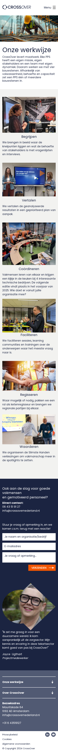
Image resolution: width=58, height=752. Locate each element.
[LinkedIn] (47, 734)
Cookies (7, 739)
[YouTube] (53, 734)
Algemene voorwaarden (16, 743)
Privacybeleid (9, 734)
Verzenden (38, 568)
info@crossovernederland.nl (21, 715)
